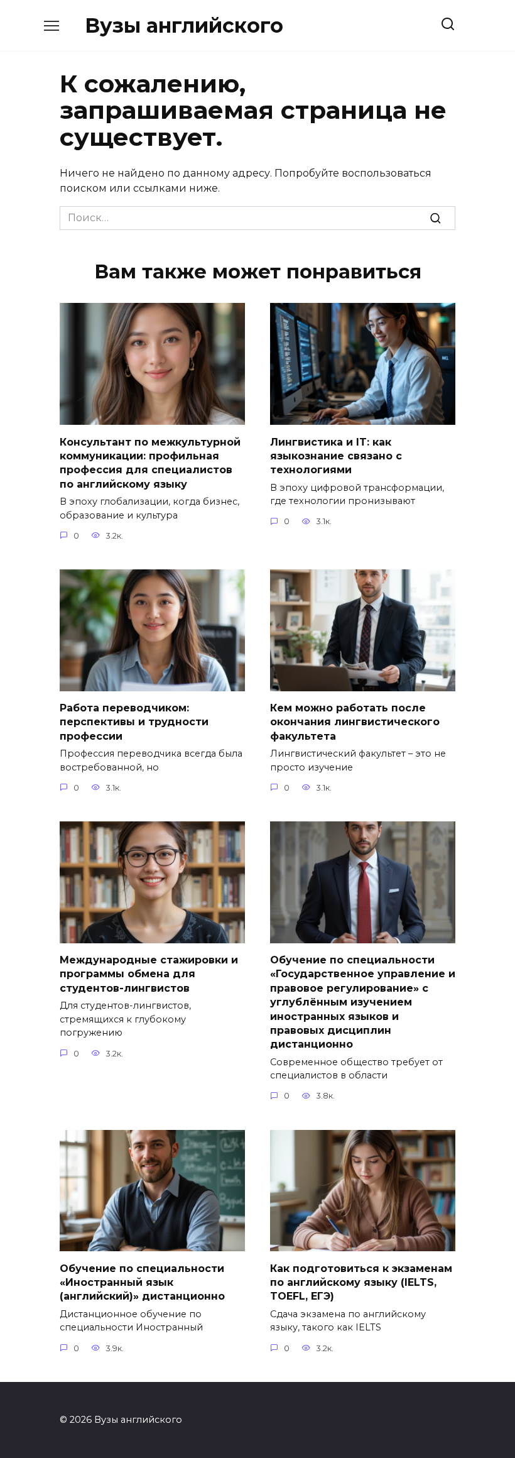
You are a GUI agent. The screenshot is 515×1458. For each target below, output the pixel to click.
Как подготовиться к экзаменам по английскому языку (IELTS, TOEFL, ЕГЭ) (361, 1282)
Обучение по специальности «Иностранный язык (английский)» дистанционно (142, 1282)
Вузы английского (184, 25)
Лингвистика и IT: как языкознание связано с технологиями (336, 456)
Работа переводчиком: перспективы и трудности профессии (134, 722)
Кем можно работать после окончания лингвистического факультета (355, 722)
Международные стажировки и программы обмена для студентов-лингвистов (149, 974)
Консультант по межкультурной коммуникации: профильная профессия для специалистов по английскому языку (150, 463)
